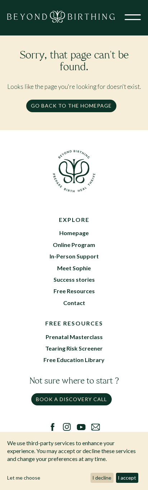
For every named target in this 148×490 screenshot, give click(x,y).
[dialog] (74, 461)
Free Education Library (74, 359)
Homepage (74, 232)
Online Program (74, 244)
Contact (74, 302)
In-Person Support (74, 256)
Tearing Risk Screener (74, 348)
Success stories (74, 279)
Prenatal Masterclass (74, 336)
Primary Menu (133, 19)
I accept (127, 478)
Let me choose (23, 478)
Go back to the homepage (71, 106)
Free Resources (74, 290)
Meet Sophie (74, 268)
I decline (101, 478)
